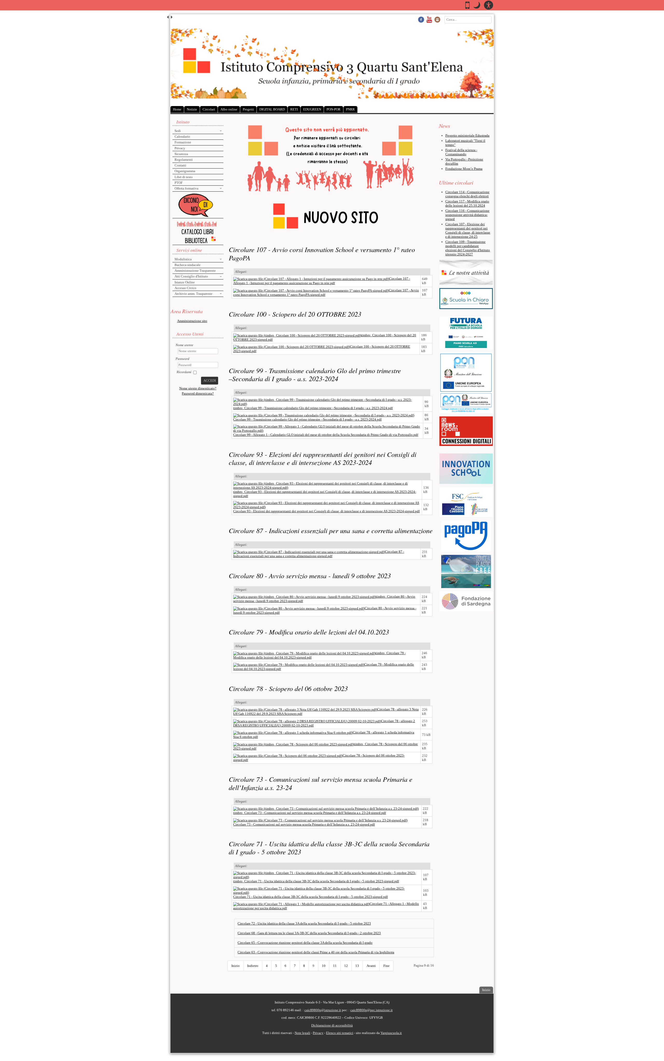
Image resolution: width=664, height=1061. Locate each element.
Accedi (209, 380)
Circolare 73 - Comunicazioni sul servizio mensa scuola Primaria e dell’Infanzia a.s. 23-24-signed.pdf (304, 824)
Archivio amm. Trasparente (193, 294)
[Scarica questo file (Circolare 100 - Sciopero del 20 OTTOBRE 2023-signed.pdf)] (291, 346)
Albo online (228, 109)
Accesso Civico (185, 288)
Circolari (209, 109)
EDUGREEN (312, 109)
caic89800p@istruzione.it (323, 1010)
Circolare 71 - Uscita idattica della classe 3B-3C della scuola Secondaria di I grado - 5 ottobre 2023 (329, 847)
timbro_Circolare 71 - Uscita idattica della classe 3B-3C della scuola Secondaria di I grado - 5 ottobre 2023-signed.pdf (316, 881)
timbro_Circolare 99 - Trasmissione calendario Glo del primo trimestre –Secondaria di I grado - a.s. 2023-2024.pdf (313, 408)
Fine (386, 966)
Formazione (183, 142)
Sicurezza (181, 154)
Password (182, 359)
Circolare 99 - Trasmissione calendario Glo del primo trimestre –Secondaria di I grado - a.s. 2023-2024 (315, 374)
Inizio (235, 966)
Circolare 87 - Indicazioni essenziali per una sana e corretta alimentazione (331, 530)
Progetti (248, 109)
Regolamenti (184, 160)
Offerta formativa (186, 188)
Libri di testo (184, 177)
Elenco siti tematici (339, 1033)
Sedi (178, 131)
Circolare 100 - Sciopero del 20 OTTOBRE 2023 (295, 313)
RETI (294, 109)
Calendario (182, 136)
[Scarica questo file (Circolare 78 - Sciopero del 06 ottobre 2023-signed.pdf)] (288, 755)
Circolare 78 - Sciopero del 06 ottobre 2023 (288, 688)
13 (357, 966)
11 (335, 966)
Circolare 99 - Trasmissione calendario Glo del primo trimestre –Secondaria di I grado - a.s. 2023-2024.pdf (307, 419)
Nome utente (184, 345)
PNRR (350, 109)
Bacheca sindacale (187, 265)
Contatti (180, 165)
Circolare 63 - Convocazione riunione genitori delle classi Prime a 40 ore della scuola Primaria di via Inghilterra (316, 952)
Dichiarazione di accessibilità (332, 1025)
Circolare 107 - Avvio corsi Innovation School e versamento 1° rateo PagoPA (322, 253)
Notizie (192, 109)
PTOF (179, 183)
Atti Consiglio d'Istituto (191, 276)
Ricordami (184, 372)
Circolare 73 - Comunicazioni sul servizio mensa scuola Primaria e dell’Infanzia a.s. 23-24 (320, 783)
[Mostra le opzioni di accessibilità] (488, 5)
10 (324, 966)
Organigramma (185, 171)
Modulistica (183, 259)
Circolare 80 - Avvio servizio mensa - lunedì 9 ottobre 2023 (310, 575)
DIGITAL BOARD (272, 109)
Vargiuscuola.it (391, 1033)
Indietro (252, 966)
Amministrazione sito (192, 321)
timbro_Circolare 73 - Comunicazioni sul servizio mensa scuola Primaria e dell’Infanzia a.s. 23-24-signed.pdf (309, 813)
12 (346, 966)
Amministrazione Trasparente (195, 271)
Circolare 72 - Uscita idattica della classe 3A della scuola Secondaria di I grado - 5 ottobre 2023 (304, 923)
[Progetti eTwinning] (466, 372)
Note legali (302, 1033)
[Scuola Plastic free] (466, 571)
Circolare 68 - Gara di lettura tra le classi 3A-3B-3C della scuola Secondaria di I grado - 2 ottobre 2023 (309, 933)
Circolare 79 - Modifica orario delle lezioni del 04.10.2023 (309, 631)
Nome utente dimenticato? (197, 388)
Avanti (371, 966)
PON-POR (334, 109)
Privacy (180, 148)
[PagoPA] (466, 535)
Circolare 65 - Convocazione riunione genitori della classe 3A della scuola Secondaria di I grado (305, 943)
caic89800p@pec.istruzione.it (371, 1010)
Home (177, 109)
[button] (476, 5)
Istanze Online (185, 282)
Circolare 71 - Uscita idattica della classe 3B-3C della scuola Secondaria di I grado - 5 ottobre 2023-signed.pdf (310, 897)
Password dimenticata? (198, 393)
